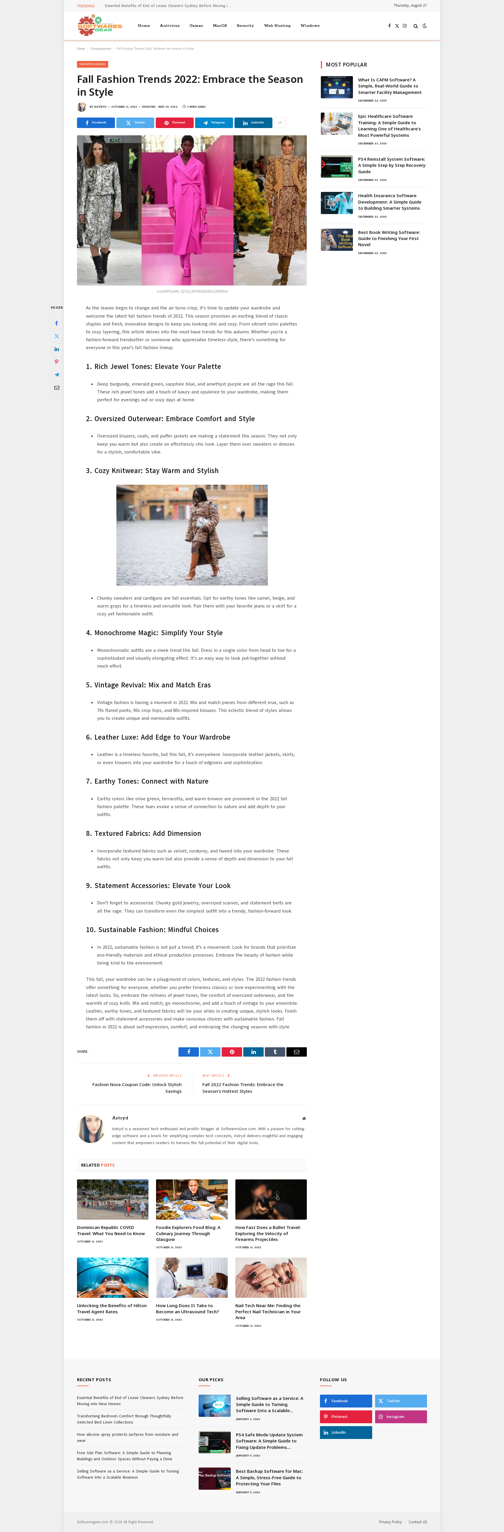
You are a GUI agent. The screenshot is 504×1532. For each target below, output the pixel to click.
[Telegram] (56, 374)
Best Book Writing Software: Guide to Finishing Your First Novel (389, 238)
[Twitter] (56, 336)
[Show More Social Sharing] (280, 123)
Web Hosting (277, 25)
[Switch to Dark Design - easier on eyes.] (424, 25)
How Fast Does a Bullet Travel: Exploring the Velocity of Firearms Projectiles (268, 1233)
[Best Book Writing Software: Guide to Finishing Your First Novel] (337, 240)
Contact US (418, 1522)
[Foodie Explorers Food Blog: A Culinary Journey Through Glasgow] (192, 1199)
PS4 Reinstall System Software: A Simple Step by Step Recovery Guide (392, 165)
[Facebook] (56, 323)
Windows (310, 25)
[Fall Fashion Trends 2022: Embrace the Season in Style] (192, 210)
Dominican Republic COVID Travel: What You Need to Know (111, 1230)
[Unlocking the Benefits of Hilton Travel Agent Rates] (112, 1278)
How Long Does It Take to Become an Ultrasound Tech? (187, 1308)
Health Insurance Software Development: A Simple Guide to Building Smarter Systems (389, 201)
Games (196, 25)
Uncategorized (101, 49)
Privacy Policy (390, 1522)
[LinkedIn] (56, 349)
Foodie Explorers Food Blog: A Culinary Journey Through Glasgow (188, 1233)
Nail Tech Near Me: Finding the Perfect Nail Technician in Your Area (268, 1311)
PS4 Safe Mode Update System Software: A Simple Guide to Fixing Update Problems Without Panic (269, 1441)
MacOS (220, 25)
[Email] (56, 387)
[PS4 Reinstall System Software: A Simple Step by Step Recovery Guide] (337, 166)
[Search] (415, 25)
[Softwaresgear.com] (100, 25)
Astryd (100, 106)
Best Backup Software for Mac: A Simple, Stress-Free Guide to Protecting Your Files (269, 1477)
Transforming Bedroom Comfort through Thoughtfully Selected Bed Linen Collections (170, 5)
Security (245, 25)
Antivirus (170, 25)
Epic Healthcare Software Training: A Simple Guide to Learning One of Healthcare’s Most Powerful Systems (389, 125)
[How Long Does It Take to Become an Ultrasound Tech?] (192, 1278)
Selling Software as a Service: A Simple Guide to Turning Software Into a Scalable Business (269, 1404)
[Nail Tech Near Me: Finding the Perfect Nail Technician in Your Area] (271, 1278)
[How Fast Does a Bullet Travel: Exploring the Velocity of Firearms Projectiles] (271, 1199)
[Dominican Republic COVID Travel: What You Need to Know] (112, 1199)
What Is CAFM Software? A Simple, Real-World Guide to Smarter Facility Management (390, 86)
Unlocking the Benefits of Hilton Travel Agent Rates (112, 1308)
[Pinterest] (56, 361)
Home (144, 25)
